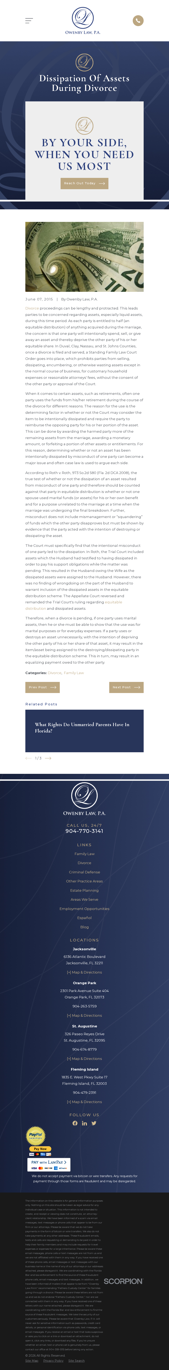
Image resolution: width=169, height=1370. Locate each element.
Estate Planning (84, 890)
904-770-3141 (84, 831)
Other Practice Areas (84, 881)
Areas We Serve (84, 899)
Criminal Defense (84, 872)
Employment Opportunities (84, 909)
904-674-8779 (84, 1049)
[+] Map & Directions (84, 972)
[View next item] (48, 758)
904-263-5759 (85, 1006)
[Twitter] (94, 1123)
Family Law (74, 673)
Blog (84, 927)
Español (84, 918)
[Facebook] (75, 1123)
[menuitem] (31, 1361)
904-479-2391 (84, 1093)
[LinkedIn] (84, 1123)
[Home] (82, 20)
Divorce (32, 308)
